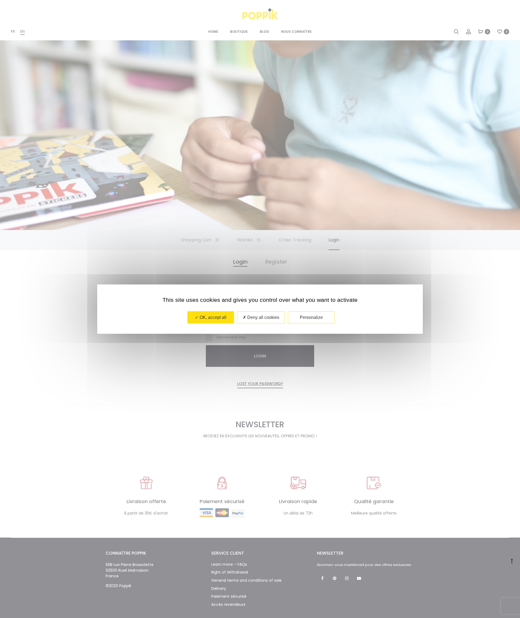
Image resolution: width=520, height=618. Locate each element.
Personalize (311, 317)
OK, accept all (212, 317)
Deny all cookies (262, 317)
